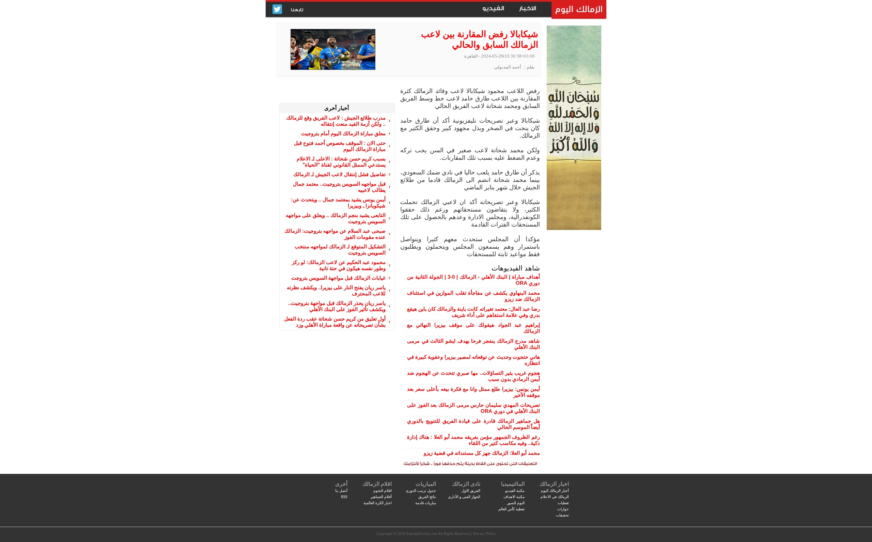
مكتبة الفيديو (515, 491)
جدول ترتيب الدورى (421, 491)
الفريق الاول (471, 491)
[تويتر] (277, 9)
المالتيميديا (513, 484)
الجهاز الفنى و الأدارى (464, 497)
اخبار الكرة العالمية (377, 503)
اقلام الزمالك (377, 484)
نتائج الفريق (427, 497)
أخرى (341, 484)
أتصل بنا (341, 491)
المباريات (426, 484)
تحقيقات (562, 515)
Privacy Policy (484, 533)
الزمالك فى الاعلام (555, 497)
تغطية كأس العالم (511, 509)
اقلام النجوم (382, 491)
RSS (344, 497)
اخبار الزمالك (554, 484)
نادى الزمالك (466, 484)
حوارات (563, 509)
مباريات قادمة (425, 503)
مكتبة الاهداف (514, 497)
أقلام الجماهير (381, 497)
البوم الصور (516, 503)
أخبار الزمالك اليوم (555, 491)
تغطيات (563, 503)
